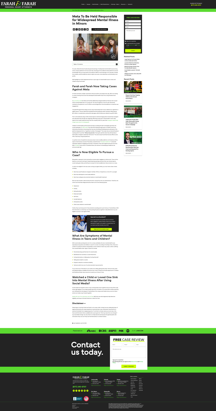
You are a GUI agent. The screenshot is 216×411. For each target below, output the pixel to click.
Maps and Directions (96, 385)
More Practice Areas (105, 4)
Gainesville (107, 391)
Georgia (88, 4)
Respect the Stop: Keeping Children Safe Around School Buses (133, 97)
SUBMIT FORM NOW (129, 366)
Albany (140, 378)
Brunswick (141, 383)
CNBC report (85, 127)
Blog (76, 10)
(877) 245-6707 (79, 387)
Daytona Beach (133, 378)
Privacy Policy (74, 408)
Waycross (141, 388)
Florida (83, 4)
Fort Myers (94, 391)
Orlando (106, 379)
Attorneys (113, 4)
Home (73, 10)
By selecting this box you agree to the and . (133, 45)
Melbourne (133, 383)
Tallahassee (133, 393)
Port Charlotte (133, 390)
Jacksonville (94, 379)
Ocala (132, 388)
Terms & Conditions (75, 407)
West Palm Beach (134, 395)
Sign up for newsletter (131, 41)
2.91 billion (77, 145)
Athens (140, 380)
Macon (118, 391)
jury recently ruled (77, 100)
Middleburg (133, 385)
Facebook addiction (105, 141)
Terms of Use (132, 45)
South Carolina (95, 4)
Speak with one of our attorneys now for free (82, 296)
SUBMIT (133, 50)
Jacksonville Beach (134, 380)
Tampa (118, 379)
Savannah (141, 385)
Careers (73, 406)
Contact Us (130, 4)
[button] (74, 29)
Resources (123, 4)
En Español (199, 3)
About (117, 4)
